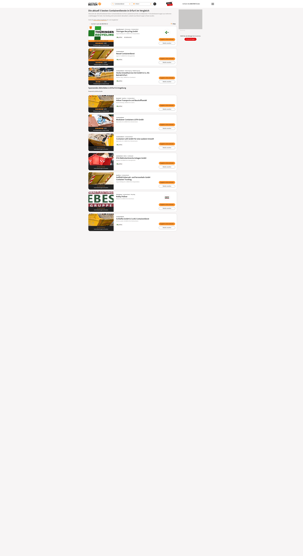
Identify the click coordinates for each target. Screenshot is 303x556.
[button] (167, 39)
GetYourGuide (98, 91)
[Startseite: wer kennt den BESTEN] (94, 4)
